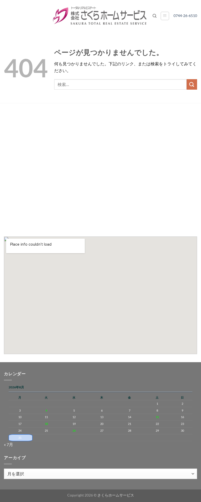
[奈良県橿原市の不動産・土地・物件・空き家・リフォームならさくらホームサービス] (100, 16)
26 (74, 430)
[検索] (155, 16)
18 (46, 423)
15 (157, 417)
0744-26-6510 (187, 16)
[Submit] (192, 84)
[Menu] (165, 16)
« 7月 (8, 444)
